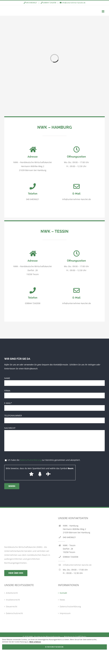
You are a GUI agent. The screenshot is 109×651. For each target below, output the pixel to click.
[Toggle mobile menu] (103, 11)
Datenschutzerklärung (30, 460)
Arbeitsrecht (12, 593)
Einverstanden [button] (54, 647)
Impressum (65, 613)
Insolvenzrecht (13, 599)
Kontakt (63, 593)
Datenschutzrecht (14, 613)
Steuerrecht (11, 606)
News (62, 599)
